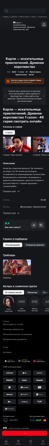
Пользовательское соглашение (17, 334)
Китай (31, 75)
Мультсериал (35, 72)
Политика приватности (13, 329)
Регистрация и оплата (13, 324)
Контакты (7, 352)
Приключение (21, 75)
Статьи (6, 321)
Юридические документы (15, 339)
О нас (5, 347)
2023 (14, 72)
